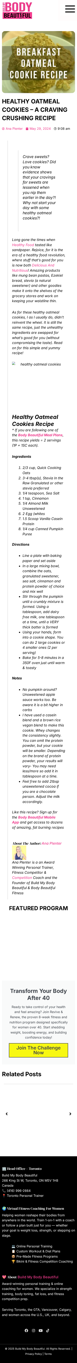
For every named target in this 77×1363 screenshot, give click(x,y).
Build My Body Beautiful (38, 1277)
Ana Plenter (52, 843)
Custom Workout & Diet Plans (38, 1251)
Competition (22, 878)
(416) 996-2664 (19, 1191)
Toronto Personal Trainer (25, 1196)
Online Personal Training (34, 1246)
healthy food (23, 245)
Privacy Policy (33, 1353)
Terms (48, 1353)
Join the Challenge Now (38, 1050)
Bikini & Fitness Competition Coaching (44, 1261)
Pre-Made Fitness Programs (37, 1256)
